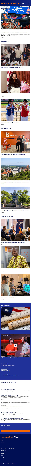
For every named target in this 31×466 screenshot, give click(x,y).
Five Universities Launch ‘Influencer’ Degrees (8, 389)
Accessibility (2, 453)
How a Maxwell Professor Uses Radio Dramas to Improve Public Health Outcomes (13, 270)
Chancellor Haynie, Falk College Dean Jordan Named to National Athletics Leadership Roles (15, 210)
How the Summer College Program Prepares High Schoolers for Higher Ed (12, 67)
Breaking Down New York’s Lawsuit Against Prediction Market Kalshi (12, 406)
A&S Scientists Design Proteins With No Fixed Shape (9, 297)
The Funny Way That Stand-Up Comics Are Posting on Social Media (12, 418)
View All (2, 42)
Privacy (2, 455)
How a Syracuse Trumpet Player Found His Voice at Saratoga (10, 122)
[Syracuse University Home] (13, 3)
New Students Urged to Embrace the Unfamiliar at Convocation (14, 32)
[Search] (27, 3)
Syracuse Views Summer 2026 (5, 370)
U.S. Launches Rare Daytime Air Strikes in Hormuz (9, 412)
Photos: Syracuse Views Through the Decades (8, 365)
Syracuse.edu (3, 459)
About (2, 440)
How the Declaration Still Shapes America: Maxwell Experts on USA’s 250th (13, 330)
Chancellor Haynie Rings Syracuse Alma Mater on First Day (10, 375)
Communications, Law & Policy (6, 335)
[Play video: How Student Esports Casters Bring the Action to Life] (15, 345)
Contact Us (2, 442)
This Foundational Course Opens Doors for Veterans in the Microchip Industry (13, 242)
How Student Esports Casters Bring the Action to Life (9, 357)
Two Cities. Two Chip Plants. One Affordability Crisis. (9, 395)
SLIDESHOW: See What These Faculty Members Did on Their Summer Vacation (13, 154)
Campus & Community (5, 8)
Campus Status (3, 457)
